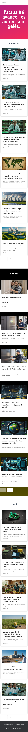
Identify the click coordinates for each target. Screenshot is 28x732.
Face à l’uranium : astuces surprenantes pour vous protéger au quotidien (12, 599)
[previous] (4, 259)
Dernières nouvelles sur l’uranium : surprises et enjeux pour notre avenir (13, 104)
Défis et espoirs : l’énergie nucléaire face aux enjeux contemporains (12, 211)
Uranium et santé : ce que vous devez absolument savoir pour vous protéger (13, 702)
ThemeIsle (19, 728)
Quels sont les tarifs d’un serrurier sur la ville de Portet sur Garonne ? (14, 369)
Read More (5, 78)
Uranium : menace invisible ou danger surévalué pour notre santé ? (13, 564)
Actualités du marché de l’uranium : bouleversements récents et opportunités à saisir (14, 441)
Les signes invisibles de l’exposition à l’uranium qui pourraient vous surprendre (12, 634)
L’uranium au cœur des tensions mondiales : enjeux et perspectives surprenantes (14, 176)
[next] (10, 259)
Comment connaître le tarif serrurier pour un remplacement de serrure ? (13, 300)
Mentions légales (19, 724)
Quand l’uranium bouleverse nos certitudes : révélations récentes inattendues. (14, 139)
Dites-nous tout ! (8, 724)
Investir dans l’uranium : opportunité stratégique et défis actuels (13, 405)
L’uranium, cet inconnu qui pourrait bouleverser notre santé (12, 529)
